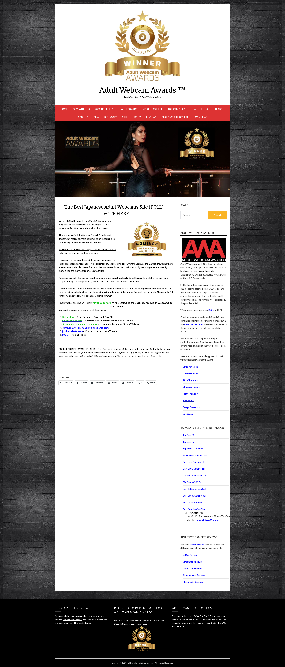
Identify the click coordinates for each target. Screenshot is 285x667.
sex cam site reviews (72, 619)
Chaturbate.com (191, 387)
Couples (83, 117)
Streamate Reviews (192, 561)
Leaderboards (128, 109)
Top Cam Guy (189, 442)
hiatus (211, 310)
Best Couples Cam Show (194, 509)
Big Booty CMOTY (192, 482)
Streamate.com (190, 366)
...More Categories (194, 512)
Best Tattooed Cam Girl (194, 488)
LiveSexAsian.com (72, 320)
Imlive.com (188, 400)
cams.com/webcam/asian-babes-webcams (85, 327)
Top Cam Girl (189, 435)
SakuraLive (68, 317)
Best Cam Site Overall (176, 117)
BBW (96, 117)
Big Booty (110, 117)
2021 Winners (81, 109)
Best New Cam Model (193, 462)
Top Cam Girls (177, 109)
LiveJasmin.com (191, 373)
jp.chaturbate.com (72, 331)
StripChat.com (190, 380)
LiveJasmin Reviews (192, 568)
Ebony (137, 117)
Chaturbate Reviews (193, 581)
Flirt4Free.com (190, 393)
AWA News (201, 117)
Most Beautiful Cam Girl (195, 455)
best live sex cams (193, 324)
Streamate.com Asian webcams (79, 324)
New (193, 109)
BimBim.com (189, 414)
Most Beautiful (152, 109)
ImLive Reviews (190, 555)
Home (64, 109)
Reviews (151, 117)
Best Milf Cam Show (192, 502)
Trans (218, 109)
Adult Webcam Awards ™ (142, 90)
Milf (125, 117)
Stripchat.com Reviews (194, 575)
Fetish (205, 109)
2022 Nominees (104, 109)
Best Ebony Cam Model (194, 495)
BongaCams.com (191, 407)
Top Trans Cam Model (193, 448)
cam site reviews (198, 544)
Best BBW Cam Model (194, 468)
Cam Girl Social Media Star (196, 475)
